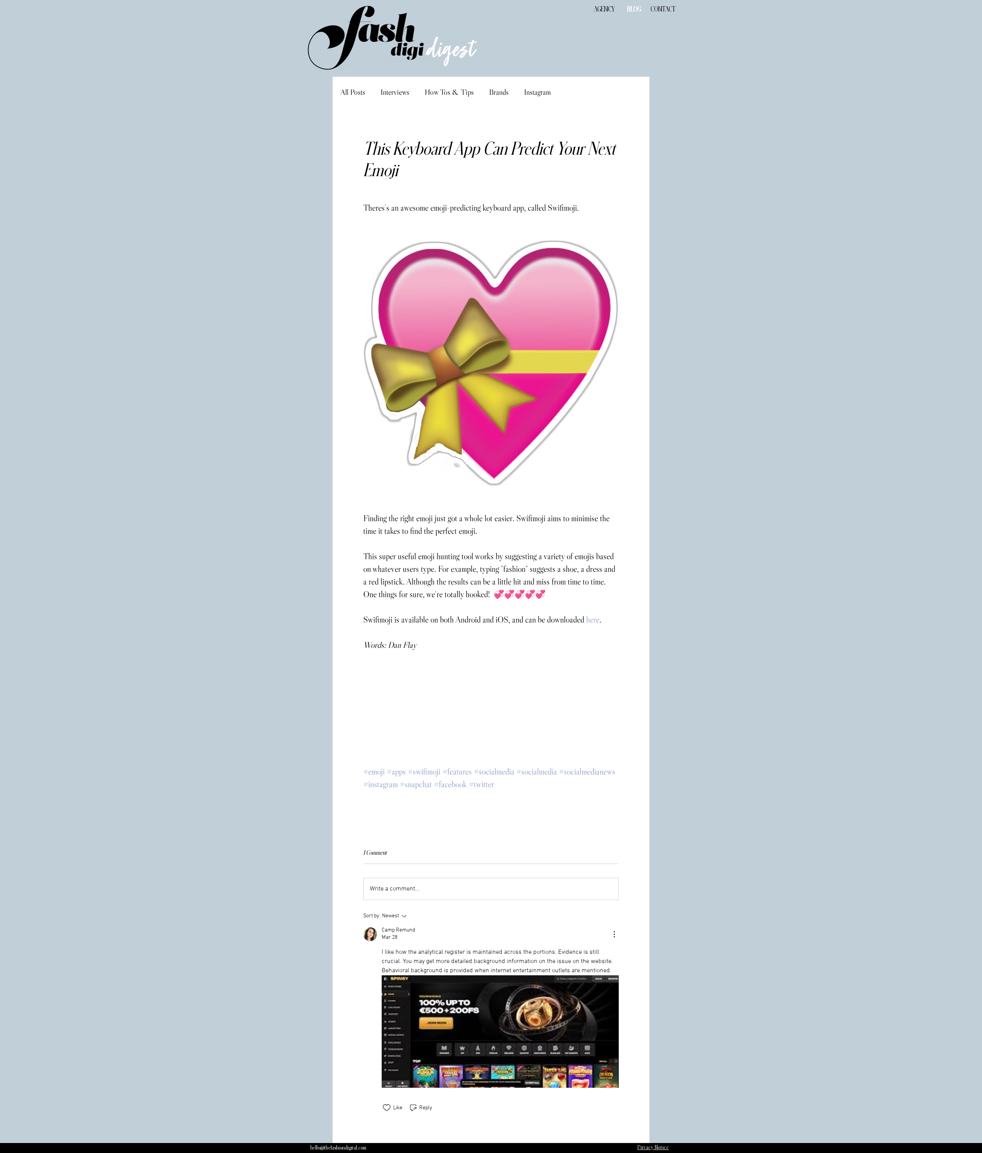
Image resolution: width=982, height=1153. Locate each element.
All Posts (352, 92)
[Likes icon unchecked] (387, 1107)
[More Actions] (614, 934)
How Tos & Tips (449, 92)
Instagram (537, 92)
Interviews (395, 92)
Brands (499, 92)
